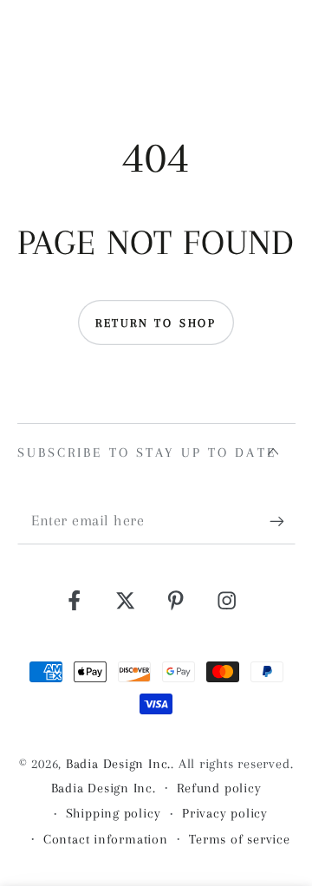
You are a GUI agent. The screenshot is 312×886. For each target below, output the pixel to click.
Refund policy (219, 788)
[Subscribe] (283, 521)
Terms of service (239, 839)
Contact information (105, 839)
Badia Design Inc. (118, 764)
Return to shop (156, 322)
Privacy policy (225, 813)
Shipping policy (113, 813)
